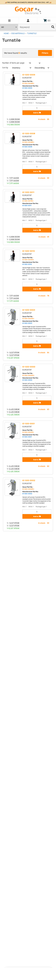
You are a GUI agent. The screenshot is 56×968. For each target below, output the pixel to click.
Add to (36, 112)
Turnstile (32, 33)
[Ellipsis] (53, 27)
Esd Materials (18, 33)
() (48, 20)
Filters (45, 52)
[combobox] (33, 63)
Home (6, 33)
